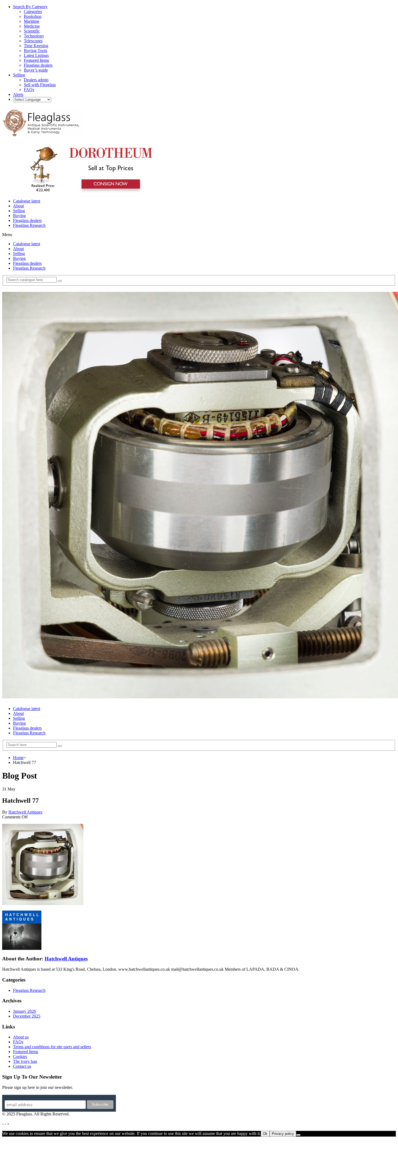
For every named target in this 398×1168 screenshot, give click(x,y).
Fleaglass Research (29, 225)
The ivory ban (25, 1061)
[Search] (60, 281)
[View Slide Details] (88, 191)
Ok (265, 1134)
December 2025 (26, 1016)
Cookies (20, 1056)
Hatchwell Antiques (25, 812)
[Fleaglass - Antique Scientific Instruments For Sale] (41, 133)
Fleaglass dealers (27, 220)
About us (21, 1037)
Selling (19, 210)
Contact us (22, 1066)
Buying (19, 215)
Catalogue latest (26, 201)
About (18, 206)
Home (18, 757)
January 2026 (24, 1011)
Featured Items (25, 1051)
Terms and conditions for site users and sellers (52, 1046)
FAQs (18, 1042)
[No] (298, 1135)
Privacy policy (283, 1134)
